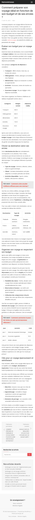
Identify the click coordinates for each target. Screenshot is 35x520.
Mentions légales (18, 505)
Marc (13, 20)
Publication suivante (24, 430)
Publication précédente (10, 432)
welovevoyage (11, 40)
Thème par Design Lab (17, 513)
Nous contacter (17, 503)
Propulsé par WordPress (24, 511)
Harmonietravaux (8, 2)
